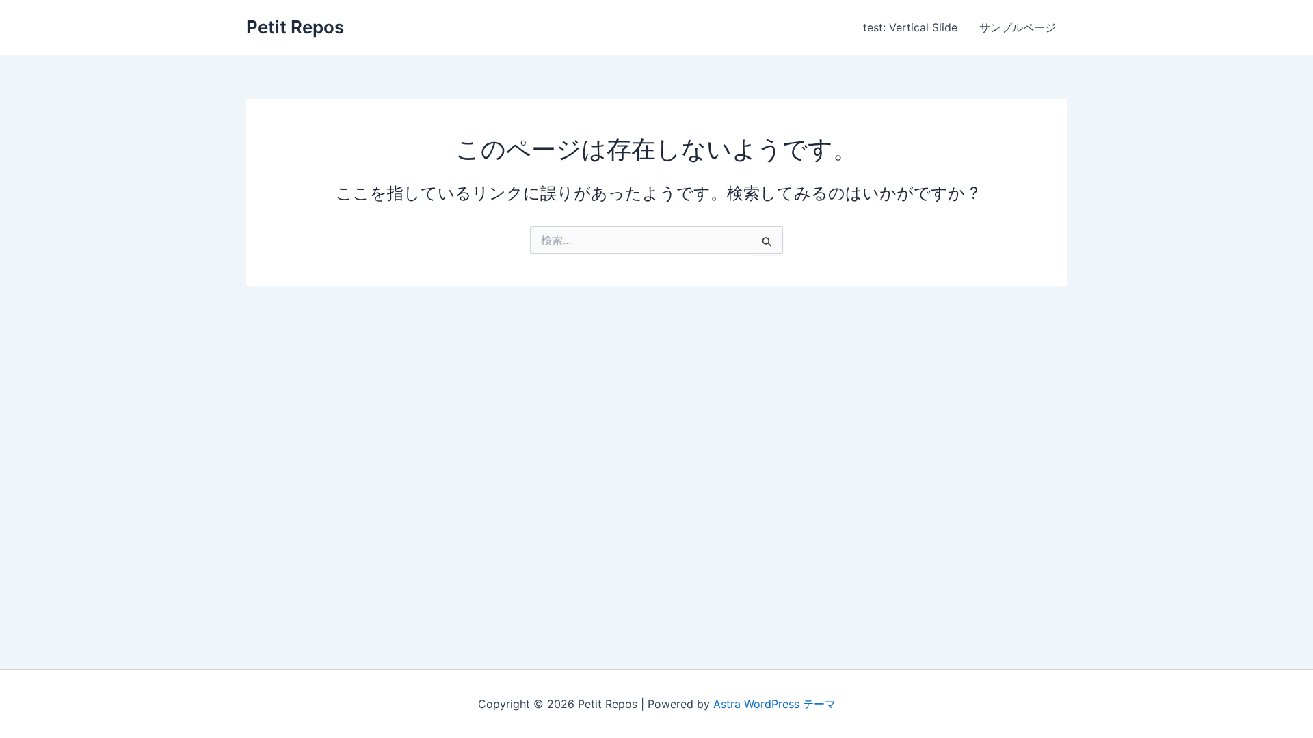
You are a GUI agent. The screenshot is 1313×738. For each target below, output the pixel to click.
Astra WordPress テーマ (774, 704)
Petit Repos (295, 27)
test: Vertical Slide (910, 27)
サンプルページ (1017, 27)
